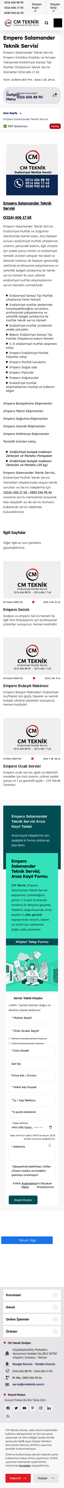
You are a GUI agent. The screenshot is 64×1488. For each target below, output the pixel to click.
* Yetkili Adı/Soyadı (24, 1087)
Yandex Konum (45, 1364)
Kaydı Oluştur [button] (23, 1200)
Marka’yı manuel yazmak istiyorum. (29, 1038)
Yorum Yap (27, 1240)
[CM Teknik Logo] (25, 22)
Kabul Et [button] (15, 1478)
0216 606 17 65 (13, 7)
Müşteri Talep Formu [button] (32, 942)
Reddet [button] (42, 1478)
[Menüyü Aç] (58, 22)
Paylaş (55, 126)
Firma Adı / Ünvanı (23, 1075)
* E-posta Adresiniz (23, 1112)
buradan (25, 1465)
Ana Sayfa (10, 113)
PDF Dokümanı (15, 126)
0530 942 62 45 (14, 13)
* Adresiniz (18, 1146)
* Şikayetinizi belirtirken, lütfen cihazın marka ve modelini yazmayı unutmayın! (31, 1171)
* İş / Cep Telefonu (23, 1100)
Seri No (16, 1063)
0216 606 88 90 (14, 2)
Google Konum (22, 1364)
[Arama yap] (44, 23)
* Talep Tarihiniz (19, 1123)
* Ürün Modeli (20, 1050)
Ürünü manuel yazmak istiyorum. (28, 1043)
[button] (50, 1145)
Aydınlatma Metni (29, 1185)
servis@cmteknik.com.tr (28, 1384)
